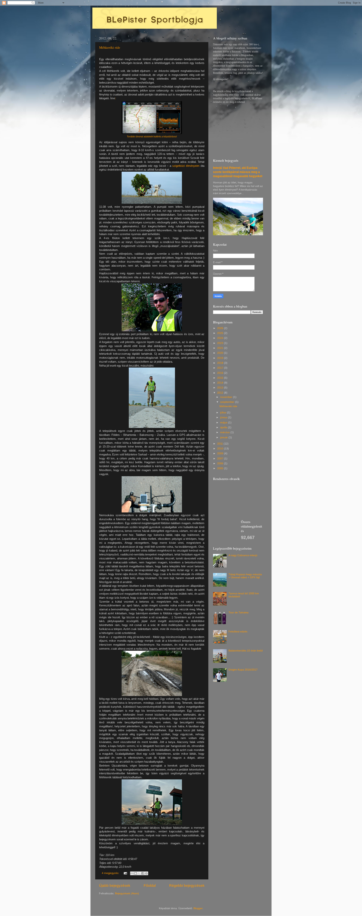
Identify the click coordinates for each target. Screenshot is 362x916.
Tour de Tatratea (238, 612)
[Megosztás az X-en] (139, 873)
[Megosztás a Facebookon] (143, 873)
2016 (220, 372)
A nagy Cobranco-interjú (243, 555)
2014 (220, 382)
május (224, 422)
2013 (220, 387)
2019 (220, 358)
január (224, 437)
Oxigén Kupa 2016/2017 (243, 669)
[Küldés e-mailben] (132, 873)
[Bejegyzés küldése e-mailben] (125, 873)
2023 (220, 343)
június (224, 417)
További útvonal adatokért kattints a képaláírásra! (152, 136)
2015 (220, 377)
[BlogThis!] (135, 873)
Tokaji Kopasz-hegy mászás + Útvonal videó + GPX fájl (245, 576)
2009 (220, 453)
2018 (220, 362)
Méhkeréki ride (109, 47)
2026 (220, 328)
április (224, 427)
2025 (220, 333)
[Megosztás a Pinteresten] (146, 873)
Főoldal (150, 886)
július (223, 412)
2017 (220, 367)
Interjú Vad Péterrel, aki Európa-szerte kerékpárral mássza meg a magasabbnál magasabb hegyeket (237, 172)
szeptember (227, 402)
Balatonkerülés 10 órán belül (246, 650)
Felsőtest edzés (238, 631)
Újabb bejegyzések (114, 886)
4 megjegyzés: (111, 873)
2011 (220, 443)
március (225, 432)
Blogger (197, 908)
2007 (220, 458)
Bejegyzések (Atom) (127, 893)
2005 (220, 468)
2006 (220, 463)
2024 (220, 338)
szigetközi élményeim (185, 165)
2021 (220, 348)
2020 (220, 352)
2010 (220, 448)
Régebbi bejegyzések (187, 886)
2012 (220, 392)
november (226, 397)
